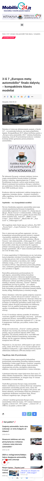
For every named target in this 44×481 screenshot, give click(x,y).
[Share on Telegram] (18, 96)
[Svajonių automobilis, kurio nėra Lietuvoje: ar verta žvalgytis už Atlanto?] (36, 428)
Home (4, 34)
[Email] (21, 96)
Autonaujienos (8, 37)
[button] (22, 25)
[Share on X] (11, 96)
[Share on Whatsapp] (14, 96)
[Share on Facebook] (7, 96)
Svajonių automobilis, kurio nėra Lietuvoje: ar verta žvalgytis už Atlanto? (15, 428)
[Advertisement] (22, 58)
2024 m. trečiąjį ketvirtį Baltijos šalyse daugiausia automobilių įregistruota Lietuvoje (14, 457)
